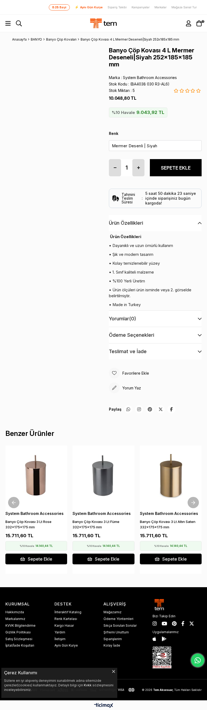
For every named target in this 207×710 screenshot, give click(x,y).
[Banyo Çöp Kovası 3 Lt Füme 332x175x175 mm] (103, 476)
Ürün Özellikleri (126, 223)
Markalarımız (15, 619)
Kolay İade (112, 645)
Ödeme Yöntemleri (118, 619)
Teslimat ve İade (128, 351)
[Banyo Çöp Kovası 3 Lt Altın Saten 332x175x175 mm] (171, 476)
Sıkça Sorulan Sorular (120, 625)
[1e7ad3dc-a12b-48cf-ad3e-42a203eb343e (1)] (162, 657)
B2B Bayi (59, 7)
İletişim (59, 639)
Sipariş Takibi (117, 7)
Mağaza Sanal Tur (184, 7)
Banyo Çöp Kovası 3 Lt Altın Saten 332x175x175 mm (167, 524)
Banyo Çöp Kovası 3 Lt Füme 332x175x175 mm (96, 524)
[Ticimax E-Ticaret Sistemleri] (103, 706)
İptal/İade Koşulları (19, 645)
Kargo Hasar (64, 625)
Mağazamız (113, 612)
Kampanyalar (141, 7)
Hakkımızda (14, 612)
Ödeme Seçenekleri (131, 335)
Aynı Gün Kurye (89, 7)
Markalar (160, 7)
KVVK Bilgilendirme (20, 625)
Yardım (59, 632)
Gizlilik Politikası (18, 632)
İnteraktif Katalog (67, 612)
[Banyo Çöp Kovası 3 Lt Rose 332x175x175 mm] (36, 476)
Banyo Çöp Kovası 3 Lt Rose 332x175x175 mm (28, 524)
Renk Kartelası (65, 619)
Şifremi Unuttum (116, 632)
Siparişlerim (113, 639)
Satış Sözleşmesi (18, 639)
